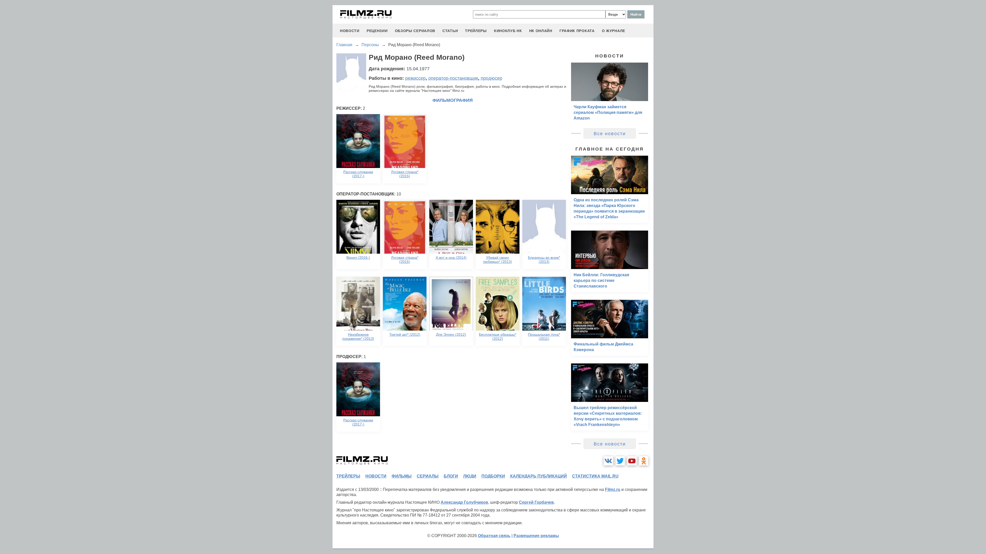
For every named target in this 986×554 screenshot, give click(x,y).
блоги (451, 476)
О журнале (613, 31)
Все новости (610, 133)
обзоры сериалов (415, 31)
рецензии (377, 31)
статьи (450, 31)
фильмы (402, 476)
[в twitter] (620, 461)
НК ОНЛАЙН (540, 31)
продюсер (491, 78)
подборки (493, 476)
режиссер (415, 78)
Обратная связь (494, 535)
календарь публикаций (538, 476)
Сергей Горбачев (536, 502)
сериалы (428, 476)
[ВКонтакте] (608, 461)
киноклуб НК (508, 31)
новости (349, 31)
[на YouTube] (632, 461)
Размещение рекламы (536, 535)
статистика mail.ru (595, 476)
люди (469, 476)
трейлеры (476, 31)
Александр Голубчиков (464, 502)
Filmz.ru (612, 489)
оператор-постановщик (453, 78)
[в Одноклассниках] (643, 461)
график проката (577, 31)
